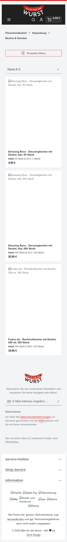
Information (14, 480)
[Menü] (9, 19)
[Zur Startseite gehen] (33, 10)
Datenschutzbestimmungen (35, 416)
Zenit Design (33, 534)
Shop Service (15, 470)
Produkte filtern (36, 53)
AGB (41, 420)
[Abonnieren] (58, 401)
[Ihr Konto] (41, 19)
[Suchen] (33, 19)
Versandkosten (15, 519)
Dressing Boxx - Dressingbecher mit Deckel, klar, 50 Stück (30, 153)
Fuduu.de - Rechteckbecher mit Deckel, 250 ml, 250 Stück (32, 341)
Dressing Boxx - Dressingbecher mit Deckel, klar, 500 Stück (30, 247)
